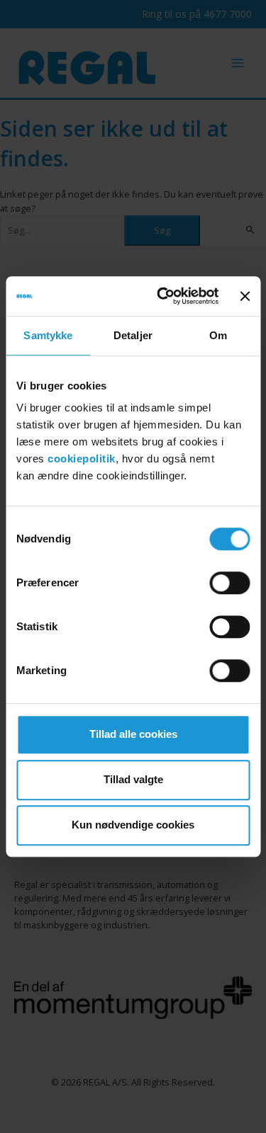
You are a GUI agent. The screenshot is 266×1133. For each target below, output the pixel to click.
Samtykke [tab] (47, 335)
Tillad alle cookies (133, 734)
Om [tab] (218, 335)
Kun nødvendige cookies (133, 825)
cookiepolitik (82, 458)
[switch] (229, 582)
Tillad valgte (133, 779)
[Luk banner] (245, 296)
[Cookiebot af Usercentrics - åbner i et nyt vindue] (162, 296)
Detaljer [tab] (133, 335)
